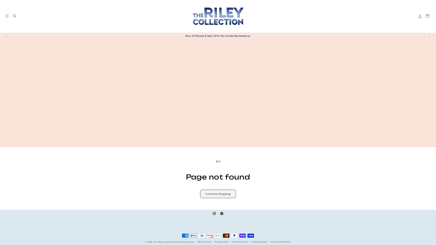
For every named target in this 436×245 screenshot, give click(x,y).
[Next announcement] (429, 36)
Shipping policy (259, 241)
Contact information (280, 241)
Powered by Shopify (184, 242)
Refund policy (204, 241)
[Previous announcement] (6, 36)
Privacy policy (222, 241)
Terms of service (240, 241)
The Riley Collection (163, 242)
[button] (7, 16)
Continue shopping (218, 193)
